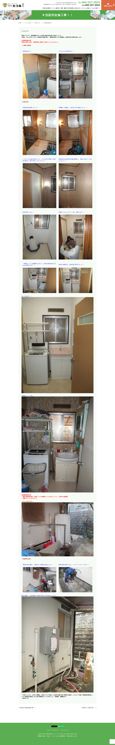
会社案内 (48, 8)
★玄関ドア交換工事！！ (88, 707)
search (99, 8)
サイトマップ (65, 730)
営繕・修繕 (63, 8)
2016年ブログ (37, 22)
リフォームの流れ (85, 8)
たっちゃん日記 (93, 8)
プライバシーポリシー (52, 730)
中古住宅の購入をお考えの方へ (74, 8)
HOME (44, 8)
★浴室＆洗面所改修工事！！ (28, 707)
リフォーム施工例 (55, 8)
